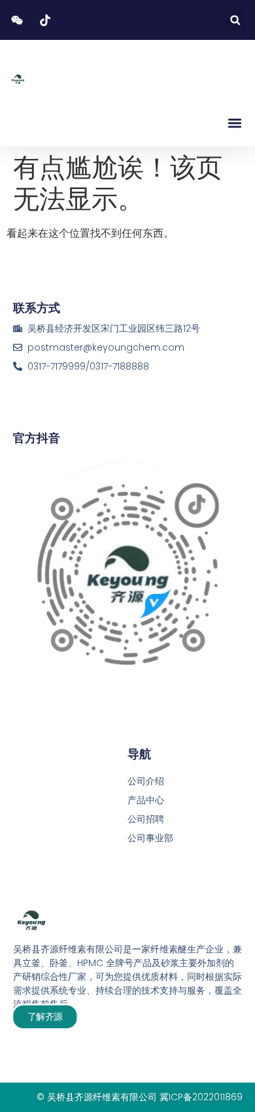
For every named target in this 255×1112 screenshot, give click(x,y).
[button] (235, 20)
